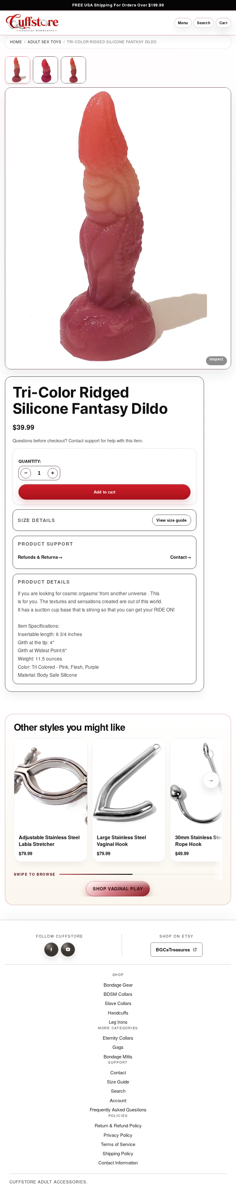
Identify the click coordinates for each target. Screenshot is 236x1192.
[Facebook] (51, 950)
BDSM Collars (118, 994)
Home (16, 41)
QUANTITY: (29, 461)
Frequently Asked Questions (118, 1109)
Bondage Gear (118, 984)
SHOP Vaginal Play (118, 888)
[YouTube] (68, 950)
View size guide (171, 520)
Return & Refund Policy (118, 1125)
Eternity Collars (118, 1037)
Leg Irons (118, 1022)
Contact (180, 557)
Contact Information (118, 1162)
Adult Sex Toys (44, 41)
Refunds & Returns (40, 557)
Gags (118, 1047)
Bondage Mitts (118, 1056)
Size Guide (118, 1081)
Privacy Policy (118, 1135)
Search (118, 1090)
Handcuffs (118, 1012)
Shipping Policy (118, 1153)
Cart (223, 22)
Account (118, 1100)
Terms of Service (118, 1144)
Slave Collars (118, 1003)
